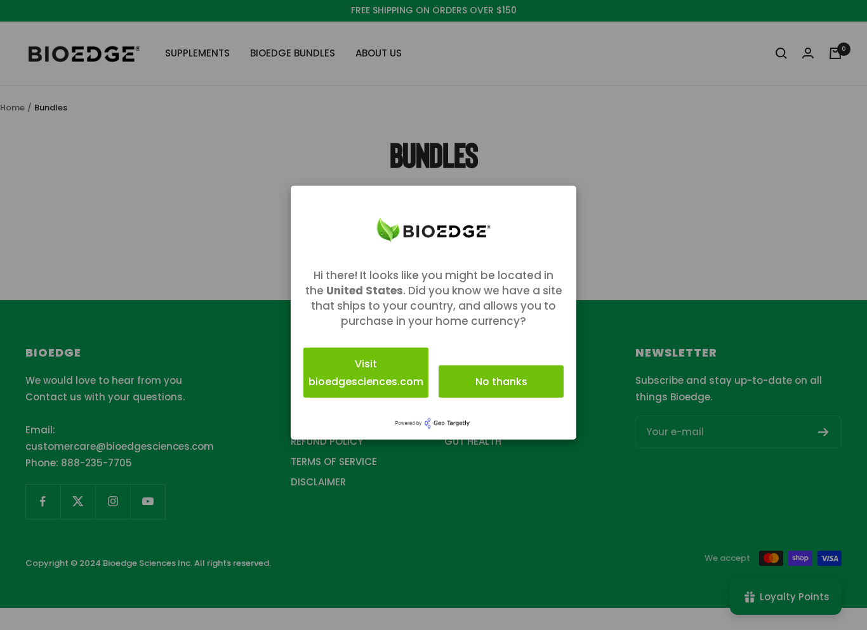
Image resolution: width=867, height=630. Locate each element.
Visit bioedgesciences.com (365, 372)
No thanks (501, 381)
